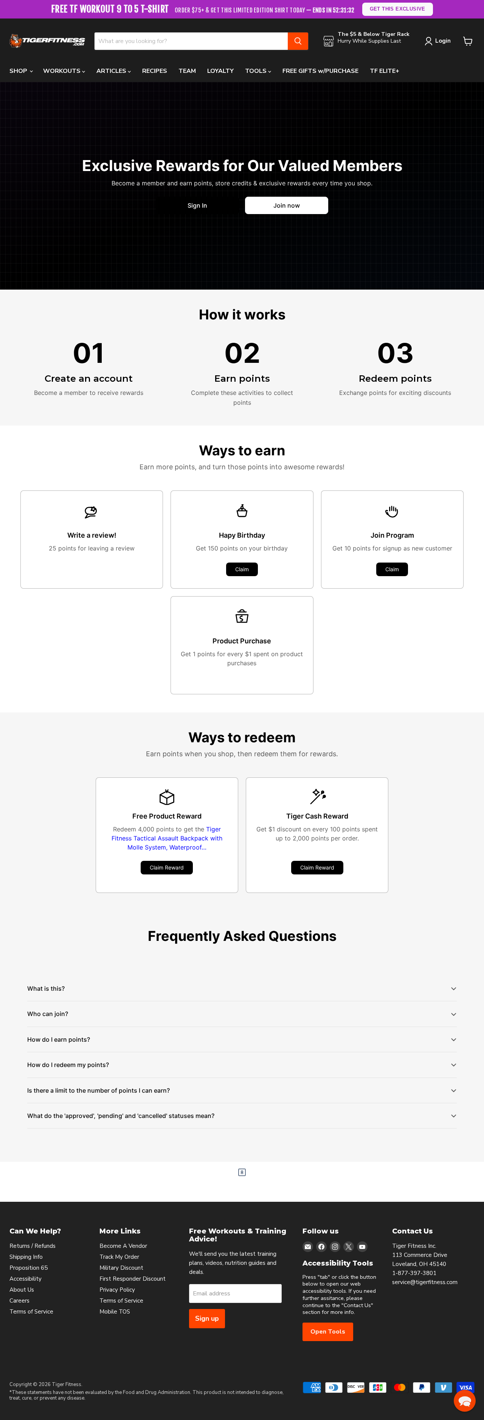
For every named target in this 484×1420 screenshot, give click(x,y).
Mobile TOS (114, 1311)
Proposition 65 (28, 1268)
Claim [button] (242, 569)
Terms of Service (31, 1311)
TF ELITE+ (384, 71)
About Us (21, 1290)
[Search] (298, 41)
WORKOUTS (62, 71)
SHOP (19, 71)
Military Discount (121, 1268)
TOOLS (256, 71)
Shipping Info (26, 1257)
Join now (286, 205)
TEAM (187, 71)
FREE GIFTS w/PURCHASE (320, 71)
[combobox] (191, 41)
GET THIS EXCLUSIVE (397, 9)
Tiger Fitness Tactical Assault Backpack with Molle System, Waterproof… (167, 838)
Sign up (207, 1318)
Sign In (197, 205)
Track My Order (119, 1257)
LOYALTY (220, 71)
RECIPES (154, 71)
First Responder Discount (132, 1279)
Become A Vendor (123, 1246)
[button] (465, 1401)
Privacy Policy (117, 1290)
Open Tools (327, 1331)
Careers (19, 1300)
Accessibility (25, 1279)
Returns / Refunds (32, 1246)
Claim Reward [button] (167, 867)
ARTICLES (112, 71)
